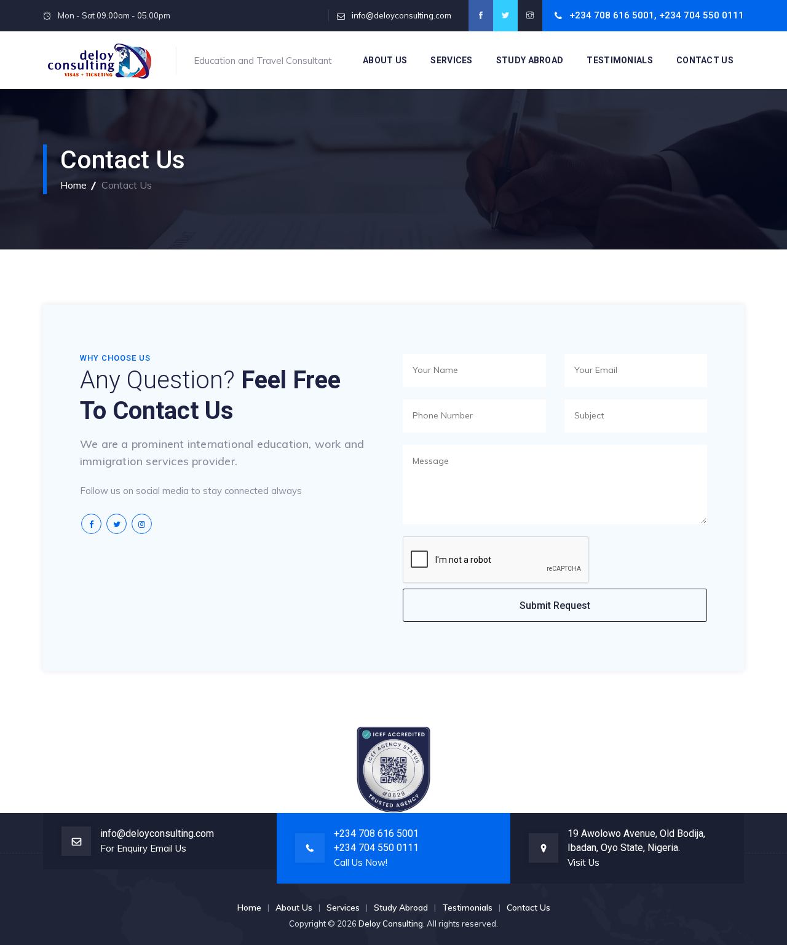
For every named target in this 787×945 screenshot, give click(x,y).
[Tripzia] (100, 60)
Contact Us (705, 60)
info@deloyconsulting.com (401, 15)
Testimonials (620, 60)
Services (451, 60)
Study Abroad (530, 60)
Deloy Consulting (390, 923)
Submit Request (555, 605)
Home (73, 185)
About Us (385, 60)
